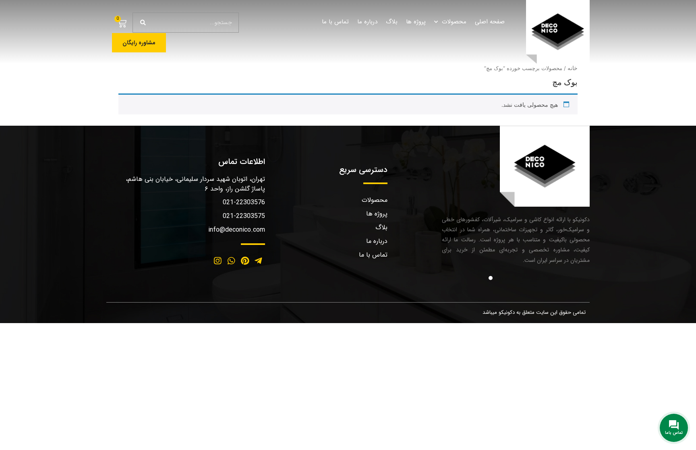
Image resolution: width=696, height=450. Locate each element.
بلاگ (392, 22)
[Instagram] (218, 261)
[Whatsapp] (231, 261)
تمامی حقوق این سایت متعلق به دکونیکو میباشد (534, 312)
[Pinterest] (245, 261)
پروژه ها (416, 22)
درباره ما (367, 22)
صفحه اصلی (490, 22)
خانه (573, 67)
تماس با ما (335, 22)
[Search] (143, 22)
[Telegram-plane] (258, 261)
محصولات (454, 22)
